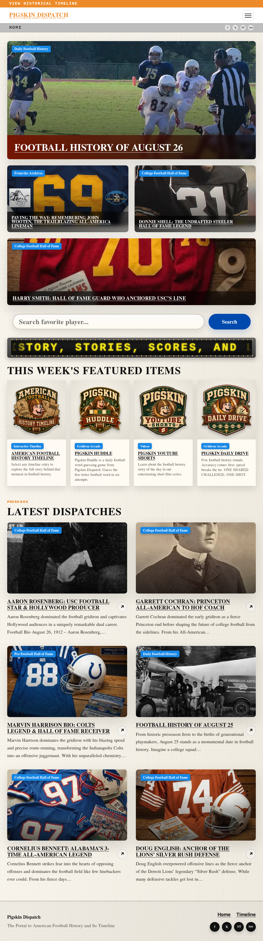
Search (229, 321)
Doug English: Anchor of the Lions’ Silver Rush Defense (182, 851)
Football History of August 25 (184, 725)
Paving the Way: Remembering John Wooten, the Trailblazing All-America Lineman (61, 221)
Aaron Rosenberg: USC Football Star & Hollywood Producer (58, 604)
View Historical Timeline (43, 4)
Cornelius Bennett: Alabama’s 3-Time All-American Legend (58, 851)
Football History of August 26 (98, 147)
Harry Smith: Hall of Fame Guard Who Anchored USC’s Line (99, 298)
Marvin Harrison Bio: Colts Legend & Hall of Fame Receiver (58, 728)
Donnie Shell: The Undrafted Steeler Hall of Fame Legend (186, 223)
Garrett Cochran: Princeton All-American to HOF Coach (183, 604)
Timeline (246, 914)
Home (224, 914)
